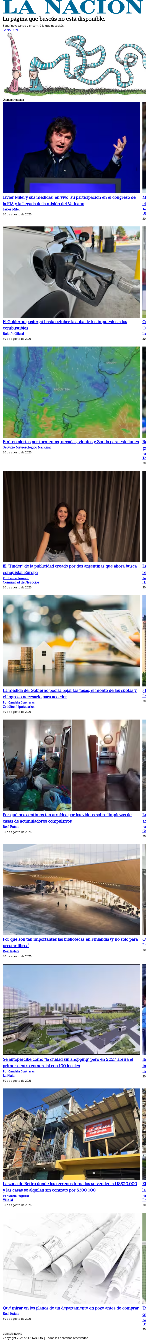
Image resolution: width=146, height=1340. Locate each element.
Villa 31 (8, 1200)
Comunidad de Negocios (21, 582)
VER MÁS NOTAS (12, 1334)
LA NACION (10, 30)
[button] (71, 148)
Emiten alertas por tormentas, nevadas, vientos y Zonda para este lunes (71, 442)
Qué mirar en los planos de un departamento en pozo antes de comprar (71, 1308)
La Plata (8, 1076)
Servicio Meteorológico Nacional (27, 447)
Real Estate (11, 827)
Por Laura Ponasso (16, 578)
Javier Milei (11, 209)
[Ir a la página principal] (73, 13)
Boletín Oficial (13, 334)
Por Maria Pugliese (16, 1196)
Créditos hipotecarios (19, 707)
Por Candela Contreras (19, 702)
